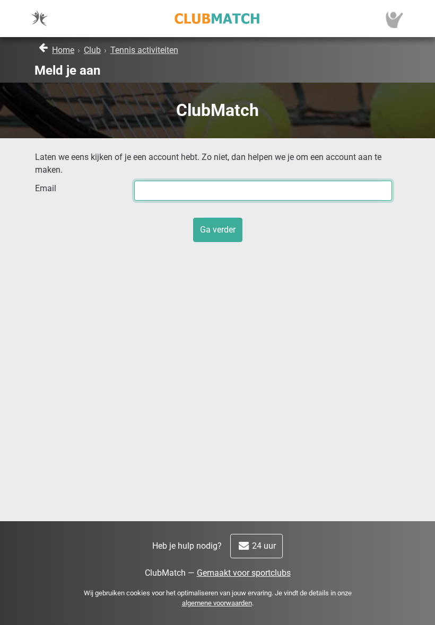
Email (45, 188)
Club (92, 50)
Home (63, 50)
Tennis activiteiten (144, 50)
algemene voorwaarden (217, 603)
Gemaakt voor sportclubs (244, 573)
